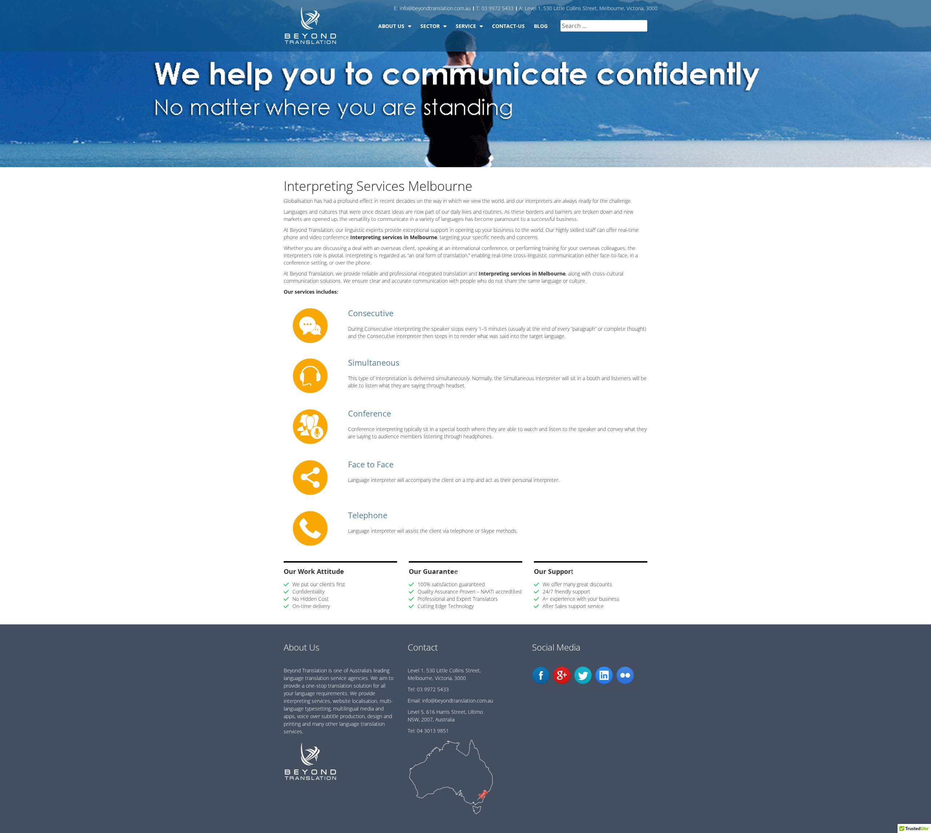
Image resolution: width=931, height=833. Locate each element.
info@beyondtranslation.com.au (457, 700)
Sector (430, 26)
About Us (391, 26)
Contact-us (508, 26)
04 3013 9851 (433, 730)
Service (466, 26)
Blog (541, 26)
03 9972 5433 (433, 689)
